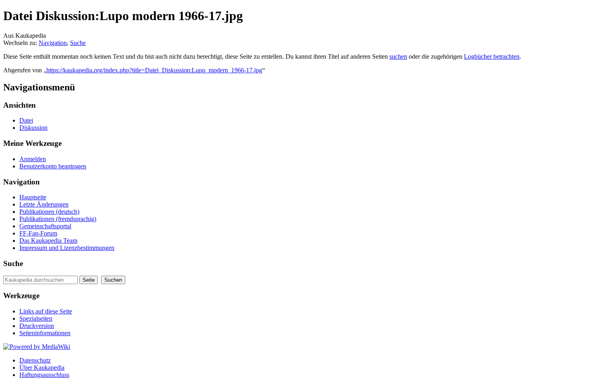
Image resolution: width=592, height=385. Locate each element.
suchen (398, 56)
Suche (78, 42)
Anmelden (32, 159)
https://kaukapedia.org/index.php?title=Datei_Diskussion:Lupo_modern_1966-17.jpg (154, 70)
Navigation (53, 42)
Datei (26, 120)
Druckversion (36, 325)
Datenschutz (35, 360)
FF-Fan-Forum (38, 233)
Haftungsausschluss (44, 374)
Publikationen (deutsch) (49, 211)
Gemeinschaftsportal (45, 226)
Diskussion (33, 127)
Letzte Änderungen (43, 204)
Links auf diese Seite (45, 311)
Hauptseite (32, 197)
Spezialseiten (35, 318)
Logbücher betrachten (492, 56)
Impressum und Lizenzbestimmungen (66, 247)
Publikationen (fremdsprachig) (57, 218)
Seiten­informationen (44, 333)
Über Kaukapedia (41, 367)
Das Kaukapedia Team (48, 240)
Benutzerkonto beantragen (52, 166)
